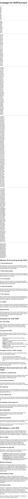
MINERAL (23, 496)
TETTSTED (3, 497)
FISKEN (8, 497)
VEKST (2, 496)
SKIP (16, 497)
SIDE (12, 497)
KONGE (11, 496)
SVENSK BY (17, 496)
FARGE (6, 496)
